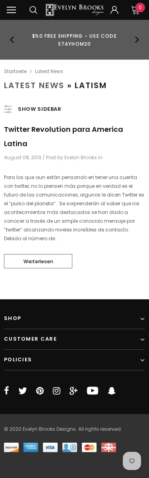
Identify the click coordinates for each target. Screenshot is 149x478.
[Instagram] (56, 390)
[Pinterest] (40, 390)
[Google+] (73, 390)
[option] (74, 40)
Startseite (15, 71)
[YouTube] (93, 390)
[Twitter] (22, 390)
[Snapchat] (112, 390)
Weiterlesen (38, 261)
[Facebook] (6, 390)
